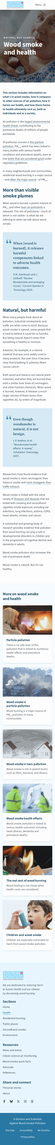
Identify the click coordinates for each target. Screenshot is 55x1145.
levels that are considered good (26, 159)
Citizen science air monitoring (20, 1056)
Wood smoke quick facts (17, 1061)
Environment (10, 1035)
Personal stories (12, 1088)
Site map (10, 1130)
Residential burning (14, 1018)
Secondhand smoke (14, 1030)
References (9, 1073)
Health (7, 1013)
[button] (38, 5)
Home (6, 1007)
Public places (10, 1024)
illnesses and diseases (27, 499)
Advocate (8, 1067)
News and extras (12, 1050)
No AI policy (44, 1130)
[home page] (15, 5)
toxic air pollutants (32, 207)
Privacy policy (28, 1137)
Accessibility (26, 1130)
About (6, 1093)
